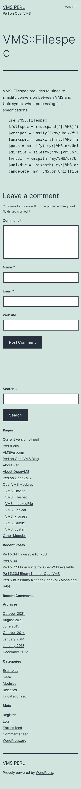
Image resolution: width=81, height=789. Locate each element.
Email (8, 291)
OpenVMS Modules (18, 484)
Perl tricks (11, 446)
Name (9, 267)
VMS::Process (16, 516)
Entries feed (12, 728)
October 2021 (14, 613)
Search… (10, 389)
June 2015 (11, 626)
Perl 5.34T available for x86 (25, 554)
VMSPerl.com (13, 452)
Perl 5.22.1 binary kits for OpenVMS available (38, 567)
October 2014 (14, 633)
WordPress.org (14, 740)
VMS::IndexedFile (19, 504)
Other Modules (14, 536)
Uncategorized (14, 696)
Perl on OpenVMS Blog (21, 459)
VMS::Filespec (15, 91)
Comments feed (15, 734)
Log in (8, 721)
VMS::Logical (15, 510)
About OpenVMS (16, 471)
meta (7, 677)
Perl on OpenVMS (17, 478)
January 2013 (13, 646)
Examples (10, 671)
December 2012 (15, 652)
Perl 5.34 (10, 561)
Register (9, 715)
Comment (12, 220)
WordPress (44, 773)
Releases (10, 690)
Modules (9, 683)
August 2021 (13, 620)
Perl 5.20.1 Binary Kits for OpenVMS (31, 574)
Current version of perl (21, 439)
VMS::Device (15, 491)
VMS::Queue (15, 523)
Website (9, 315)
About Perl (11, 465)
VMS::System (15, 529)
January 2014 (13, 639)
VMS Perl (14, 7)
